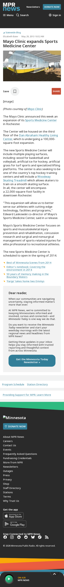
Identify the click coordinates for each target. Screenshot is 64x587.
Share (56, 91)
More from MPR (13, 462)
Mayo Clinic (34, 109)
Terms (7, 496)
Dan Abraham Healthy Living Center (30, 137)
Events (7, 449)
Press (6, 475)
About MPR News (13, 436)
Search (24, 15)
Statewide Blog (13, 32)
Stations (8, 492)
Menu (10, 15)
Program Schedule (13, 384)
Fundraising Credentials (17, 458)
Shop (6, 483)
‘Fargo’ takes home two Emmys (25, 281)
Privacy (7, 479)
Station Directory (37, 384)
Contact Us (9, 445)
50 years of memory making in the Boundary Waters (27, 275)
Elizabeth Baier (10, 36)
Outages (8, 471)
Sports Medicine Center (41, 120)
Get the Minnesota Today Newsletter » (32, 360)
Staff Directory (12, 488)
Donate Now (51, 6)
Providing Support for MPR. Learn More (27, 394)
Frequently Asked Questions (20, 453)
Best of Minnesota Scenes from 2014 (28, 262)
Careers (8, 441)
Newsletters (10, 466)
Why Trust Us (11, 500)
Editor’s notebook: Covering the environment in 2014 (25, 268)
